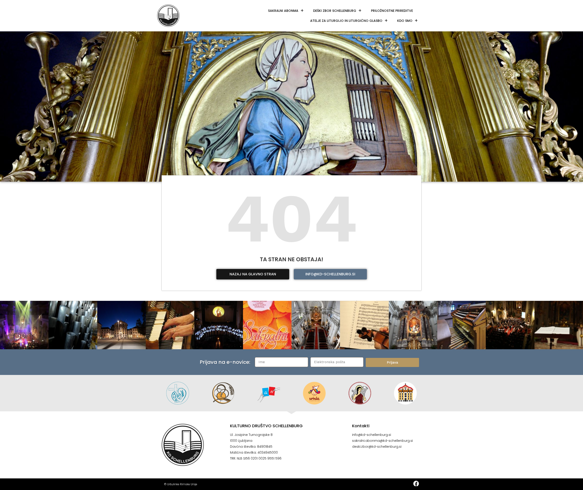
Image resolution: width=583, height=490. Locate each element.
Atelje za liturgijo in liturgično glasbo (346, 20)
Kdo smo (404, 20)
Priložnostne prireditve (392, 10)
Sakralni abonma (283, 10)
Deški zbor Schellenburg (334, 10)
